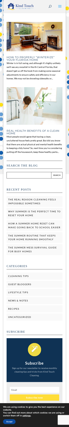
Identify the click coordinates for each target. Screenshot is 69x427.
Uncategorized (19, 317)
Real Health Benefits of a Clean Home (33, 132)
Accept (9, 421)
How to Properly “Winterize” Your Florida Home (31, 58)
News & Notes (18, 300)
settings (26, 415)
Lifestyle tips (18, 292)
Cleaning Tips (18, 276)
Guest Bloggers (19, 284)
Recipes (13, 308)
